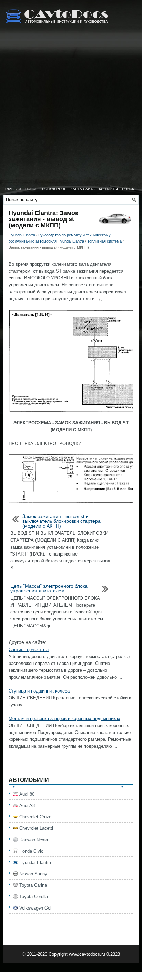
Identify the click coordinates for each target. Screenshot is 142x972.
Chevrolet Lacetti (36, 828)
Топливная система (104, 241)
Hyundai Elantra (22, 235)
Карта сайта (83, 189)
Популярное (54, 189)
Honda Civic (31, 851)
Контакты (108, 189)
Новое (31, 189)
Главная (13, 189)
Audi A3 (27, 805)
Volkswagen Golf (36, 908)
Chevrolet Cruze (35, 816)
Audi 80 (26, 794)
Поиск (128, 189)
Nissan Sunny (33, 873)
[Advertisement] (71, 109)
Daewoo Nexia (33, 839)
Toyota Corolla (33, 896)
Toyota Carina (33, 885)
